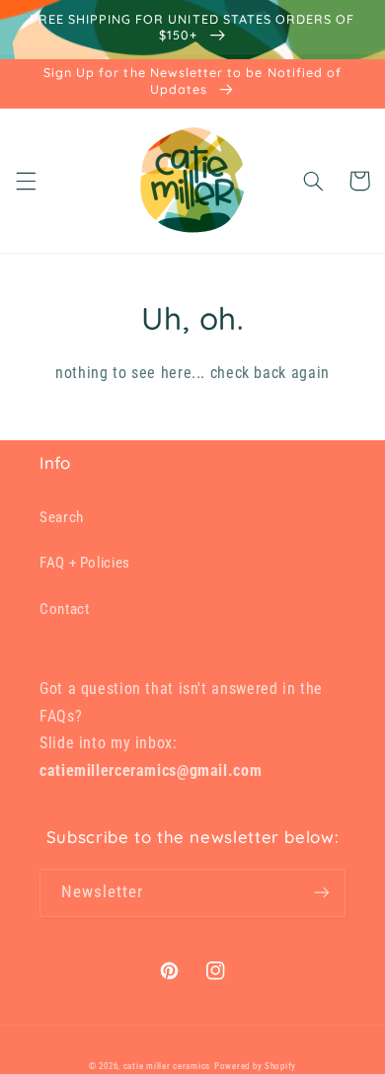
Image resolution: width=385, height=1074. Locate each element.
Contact (64, 609)
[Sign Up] (322, 893)
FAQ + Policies (84, 563)
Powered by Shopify (255, 1066)
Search (61, 517)
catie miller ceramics (166, 1066)
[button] (25, 180)
